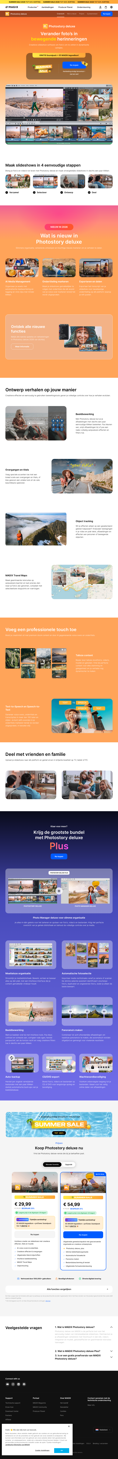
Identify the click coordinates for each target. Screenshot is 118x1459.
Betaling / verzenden (100, 1443)
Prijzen (81, 14)
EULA (89, 1443)
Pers (61, 1415)
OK (62, 1450)
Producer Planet (39, 1411)
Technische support (12, 1403)
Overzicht (60, 14)
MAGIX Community (40, 1407)
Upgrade (68, 1164)
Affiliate (8, 1419)
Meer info (91, 1405)
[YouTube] (7, 1384)
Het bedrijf (64, 1403)
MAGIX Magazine (39, 1403)
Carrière (63, 1411)
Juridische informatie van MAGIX (17, 1445)
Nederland (104, 1430)
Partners (8, 1415)
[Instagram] (13, 1384)
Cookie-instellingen (77, 1443)
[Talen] (111, 7)
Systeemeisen (92, 14)
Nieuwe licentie (52, 1164)
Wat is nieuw (71, 14)
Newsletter (64, 1407)
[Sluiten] (68, 1426)
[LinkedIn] (18, 1384)
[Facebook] (24, 1384)
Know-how (9, 1407)
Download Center (11, 1411)
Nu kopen (107, 14)
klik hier (48, 1301)
